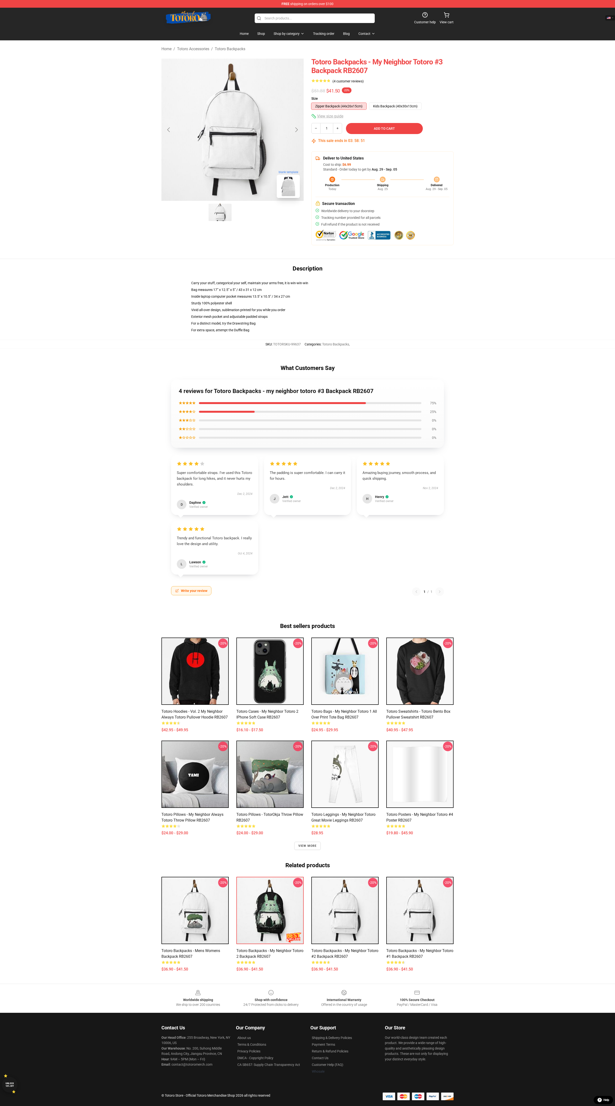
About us (244, 1038)
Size (314, 98)
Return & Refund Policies (330, 1051)
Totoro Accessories (193, 49)
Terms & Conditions (251, 1044)
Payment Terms (323, 1044)
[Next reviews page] (439, 591)
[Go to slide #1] (220, 212)
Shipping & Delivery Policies (332, 1038)
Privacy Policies (248, 1051)
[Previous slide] (169, 130)
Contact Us (320, 1058)
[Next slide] (296, 130)
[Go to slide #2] (245, 212)
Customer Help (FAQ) (327, 1065)
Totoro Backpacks (230, 49)
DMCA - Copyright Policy (255, 1058)
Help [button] (606, 1100)
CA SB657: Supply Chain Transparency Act (268, 1065)
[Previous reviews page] (416, 591)
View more (307, 846)
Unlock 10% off (10, 1084)
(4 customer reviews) (348, 81)
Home (166, 49)
